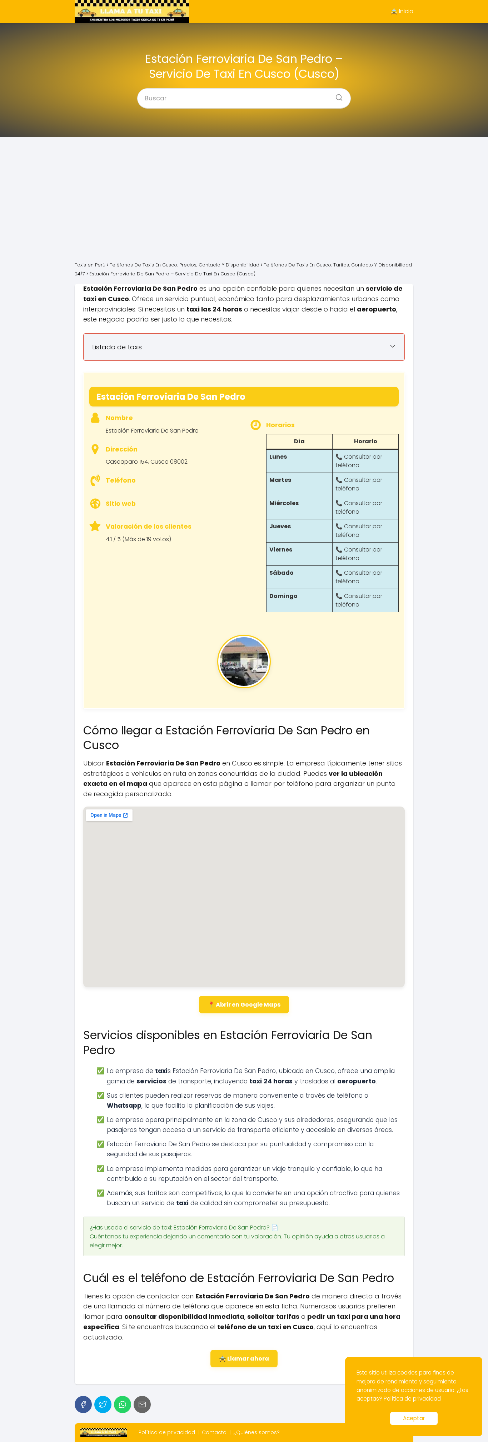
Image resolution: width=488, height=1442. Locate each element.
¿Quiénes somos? (256, 1432)
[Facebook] (83, 1404)
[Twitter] (102, 1404)
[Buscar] (336, 95)
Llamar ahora (248, 1358)
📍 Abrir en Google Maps (244, 1005)
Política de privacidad (167, 1432)
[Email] (142, 1404)
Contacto (214, 1432)
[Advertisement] (244, 199)
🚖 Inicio (401, 11)
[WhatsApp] (122, 1404)
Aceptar (414, 1418)
